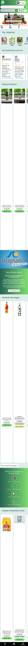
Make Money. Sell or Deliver (7, 10)
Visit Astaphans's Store (14, 290)
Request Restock (19, 426)
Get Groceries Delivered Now (14, 21)
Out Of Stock (19, 423)
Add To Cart (7, 211)
